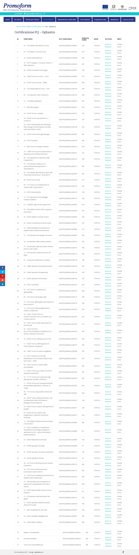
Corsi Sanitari (85, 20)
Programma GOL (100, 20)
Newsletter (115, 20)
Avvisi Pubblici (48, 20)
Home (8, 20)
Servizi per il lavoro (32, 20)
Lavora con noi (128, 20)
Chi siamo (17, 20)
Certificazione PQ (38, 26)
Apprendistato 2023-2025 (67, 20)
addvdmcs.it (38, 552)
